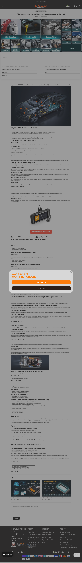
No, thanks (41, 288)
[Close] (71, 272)
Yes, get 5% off (41, 282)
